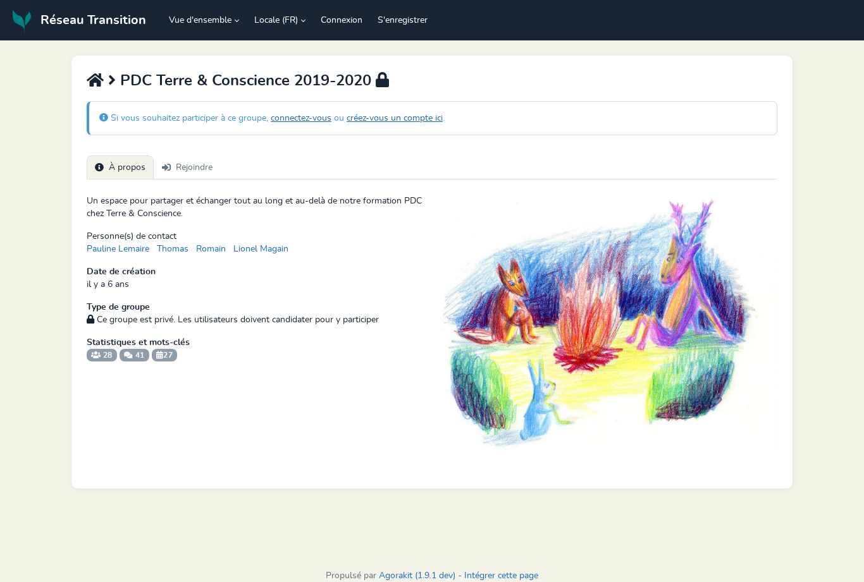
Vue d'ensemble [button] (200, 20)
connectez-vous (301, 118)
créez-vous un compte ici (395, 118)
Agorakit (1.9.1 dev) (417, 575)
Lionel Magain (260, 249)
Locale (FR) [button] (276, 20)
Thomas (172, 249)
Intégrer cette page (501, 575)
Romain (211, 249)
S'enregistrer (403, 20)
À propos (127, 167)
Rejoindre (194, 167)
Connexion (341, 20)
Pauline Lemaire (118, 249)
